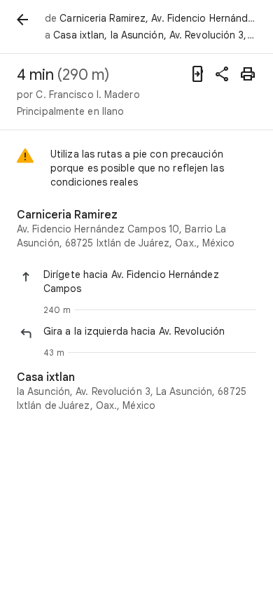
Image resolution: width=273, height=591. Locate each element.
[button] (149, 281)
